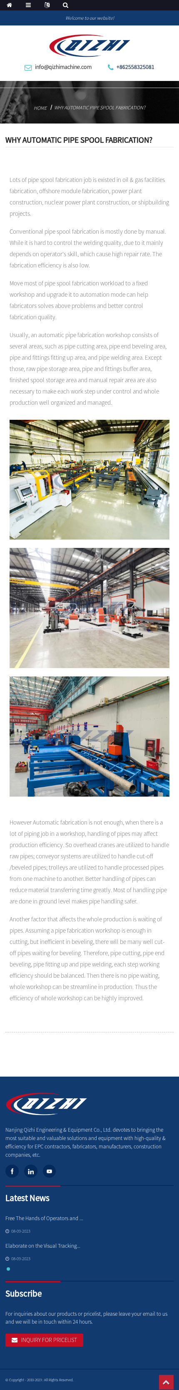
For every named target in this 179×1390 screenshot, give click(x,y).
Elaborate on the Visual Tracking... (42, 1245)
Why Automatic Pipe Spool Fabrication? (99, 107)
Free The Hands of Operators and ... (44, 1218)
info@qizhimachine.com (63, 67)
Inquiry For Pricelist (49, 1340)
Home (40, 108)
